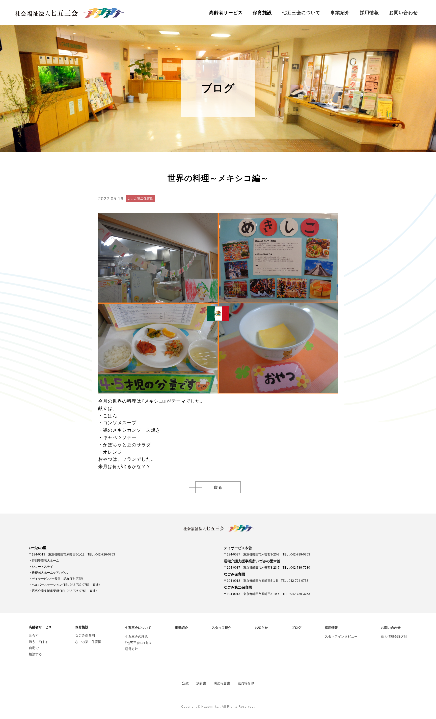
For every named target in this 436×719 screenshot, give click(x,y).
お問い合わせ (403, 12)
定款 (185, 683)
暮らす (34, 635)
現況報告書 (222, 683)
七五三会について (301, 12)
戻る (218, 487)
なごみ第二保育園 (88, 641)
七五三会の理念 (136, 636)
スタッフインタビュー (341, 636)
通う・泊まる (38, 641)
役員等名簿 (246, 683)
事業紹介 (340, 12)
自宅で (34, 647)
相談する (35, 654)
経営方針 (131, 648)
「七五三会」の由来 (138, 642)
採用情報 (369, 12)
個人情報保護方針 (394, 636)
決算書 (201, 683)
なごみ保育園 (85, 635)
